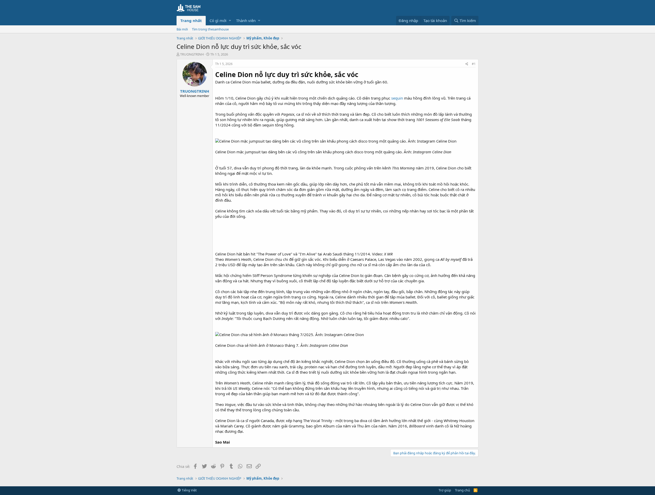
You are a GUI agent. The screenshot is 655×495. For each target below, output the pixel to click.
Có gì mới (218, 20)
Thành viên (246, 20)
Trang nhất (191, 20)
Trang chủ (462, 490)
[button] (229, 20)
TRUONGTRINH (192, 54)
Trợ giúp (445, 490)
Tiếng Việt (189, 490)
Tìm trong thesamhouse (210, 29)
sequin (397, 98)
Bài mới (182, 29)
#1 (474, 64)
